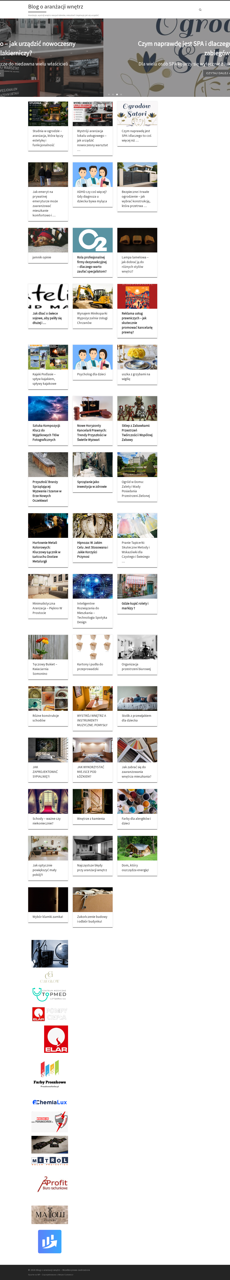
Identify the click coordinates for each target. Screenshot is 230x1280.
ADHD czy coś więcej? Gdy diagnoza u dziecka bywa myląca (92, 196)
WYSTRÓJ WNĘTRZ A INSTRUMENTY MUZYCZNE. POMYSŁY (92, 720)
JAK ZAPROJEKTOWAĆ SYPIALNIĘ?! (45, 772)
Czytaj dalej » (115, 73)
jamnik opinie (42, 257)
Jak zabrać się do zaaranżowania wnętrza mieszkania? (136, 772)
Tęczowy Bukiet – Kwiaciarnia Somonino (45, 669)
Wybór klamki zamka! (48, 917)
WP (39, 1275)
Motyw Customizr (65, 1275)
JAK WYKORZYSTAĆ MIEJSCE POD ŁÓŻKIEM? (90, 772)
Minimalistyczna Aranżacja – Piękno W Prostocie (47, 608)
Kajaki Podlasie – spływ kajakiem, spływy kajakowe (44, 379)
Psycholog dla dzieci (91, 374)
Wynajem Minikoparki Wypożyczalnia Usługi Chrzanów (92, 318)
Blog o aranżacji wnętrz (48, 1270)
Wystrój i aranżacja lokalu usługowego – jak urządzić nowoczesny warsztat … (92, 140)
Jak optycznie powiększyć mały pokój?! (44, 870)
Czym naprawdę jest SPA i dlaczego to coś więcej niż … (136, 135)
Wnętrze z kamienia (91, 818)
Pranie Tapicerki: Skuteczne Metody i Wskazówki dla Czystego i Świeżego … (136, 552)
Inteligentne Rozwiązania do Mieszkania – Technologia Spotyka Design (92, 612)
